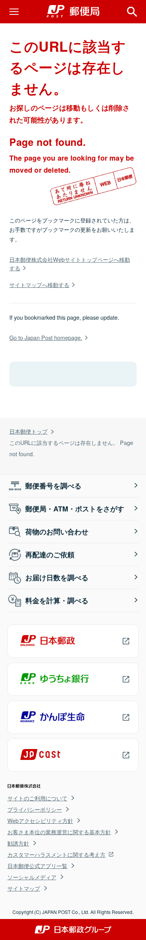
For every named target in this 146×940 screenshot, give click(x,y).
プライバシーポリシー (34, 809)
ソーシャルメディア (31, 877)
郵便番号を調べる (53, 486)
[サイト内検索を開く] (132, 11)
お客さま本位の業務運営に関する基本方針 (59, 832)
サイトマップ (23, 888)
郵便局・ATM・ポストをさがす (74, 509)
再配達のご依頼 (49, 555)
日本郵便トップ (28, 431)
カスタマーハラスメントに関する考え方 (56, 854)
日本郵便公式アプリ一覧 (37, 866)
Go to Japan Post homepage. (45, 337)
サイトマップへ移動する (39, 284)
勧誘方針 (18, 843)
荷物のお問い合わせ (56, 532)
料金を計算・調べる (56, 600)
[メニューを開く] (14, 11)
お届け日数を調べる (56, 577)
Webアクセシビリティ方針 (40, 820)
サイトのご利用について (37, 798)
